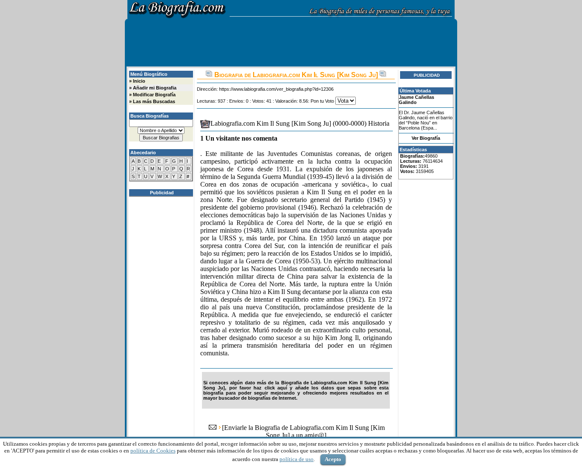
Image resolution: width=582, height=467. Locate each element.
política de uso (296, 459)
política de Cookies (153, 450)
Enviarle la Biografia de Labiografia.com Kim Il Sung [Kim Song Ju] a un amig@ (304, 431)
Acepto (333, 459)
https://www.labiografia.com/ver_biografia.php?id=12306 (276, 89)
